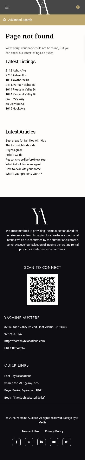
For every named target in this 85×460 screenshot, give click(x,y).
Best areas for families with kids (26, 140)
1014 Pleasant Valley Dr (21, 89)
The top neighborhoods (20, 145)
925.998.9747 (13, 334)
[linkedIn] (41, 442)
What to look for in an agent (23, 164)
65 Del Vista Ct (15, 103)
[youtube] (54, 442)
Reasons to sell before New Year (26, 159)
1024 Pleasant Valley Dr (21, 94)
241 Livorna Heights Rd (20, 84)
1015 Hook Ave (15, 108)
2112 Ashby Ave (16, 70)
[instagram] (67, 442)
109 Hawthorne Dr (17, 80)
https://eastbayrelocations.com (24, 341)
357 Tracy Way (15, 99)
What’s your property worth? (24, 173)
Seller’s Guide (14, 154)
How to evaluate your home (23, 169)
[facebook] (16, 442)
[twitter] (29, 442)
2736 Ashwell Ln (16, 75)
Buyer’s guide (14, 150)
